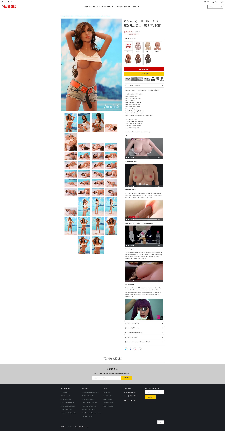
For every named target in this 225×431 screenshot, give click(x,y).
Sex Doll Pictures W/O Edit (90, 392)
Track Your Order (108, 406)
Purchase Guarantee (88, 409)
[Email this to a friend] (140, 349)
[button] (94, 6)
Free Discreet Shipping (89, 403)
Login (216, 2)
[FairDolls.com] (9, 7)
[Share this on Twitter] (126, 349)
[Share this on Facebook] (130, 349)
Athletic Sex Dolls (66, 409)
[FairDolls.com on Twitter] (8, 2)
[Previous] (62, 65)
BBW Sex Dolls (65, 396)
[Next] (120, 65)
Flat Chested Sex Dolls (68, 403)
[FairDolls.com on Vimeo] (11, 2)
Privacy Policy (107, 399)
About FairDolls (108, 396)
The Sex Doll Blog (87, 416)
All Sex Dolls (64, 392)
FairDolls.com (70, 427)
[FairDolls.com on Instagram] (2, 2)
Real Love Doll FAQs (88, 399)
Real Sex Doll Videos (88, 396)
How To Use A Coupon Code (91, 413)
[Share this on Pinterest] (135, 349)
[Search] (221, 7)
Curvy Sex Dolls (66, 399)
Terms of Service (108, 403)
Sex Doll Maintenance (89, 406)
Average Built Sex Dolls (68, 413)
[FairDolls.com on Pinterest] (5, 2)
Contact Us (106, 392)
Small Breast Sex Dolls (68, 406)
